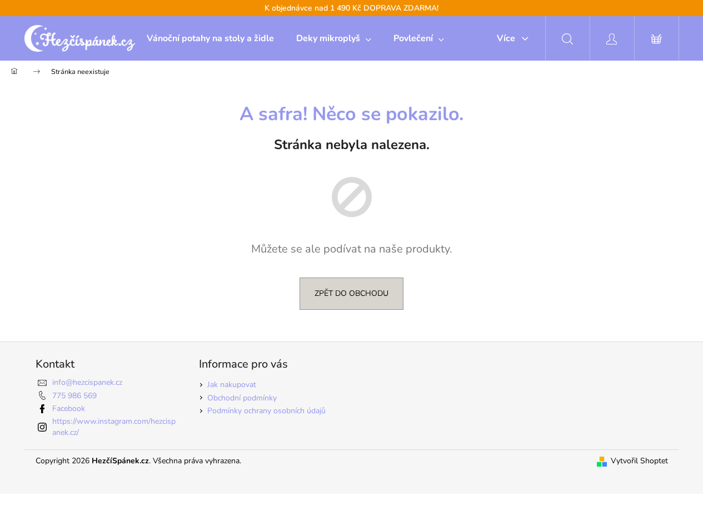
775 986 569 (74, 395)
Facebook (68, 408)
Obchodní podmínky (242, 398)
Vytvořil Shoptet (639, 460)
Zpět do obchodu (351, 293)
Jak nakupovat (231, 384)
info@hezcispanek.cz (87, 382)
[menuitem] (210, 38)
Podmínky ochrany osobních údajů (266, 410)
